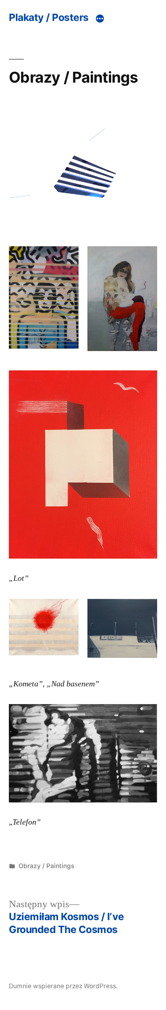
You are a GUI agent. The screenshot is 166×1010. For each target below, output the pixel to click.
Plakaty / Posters (49, 17)
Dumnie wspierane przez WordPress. (63, 986)
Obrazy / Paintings (46, 866)
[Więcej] (100, 18)
